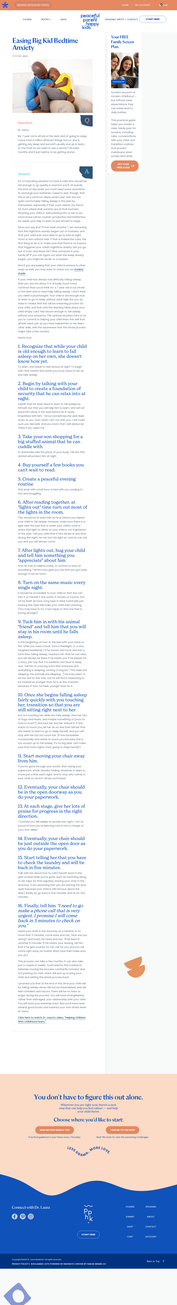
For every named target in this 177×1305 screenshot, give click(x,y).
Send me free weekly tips (55, 1130)
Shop (63, 19)
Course (27, 19)
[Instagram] (31, 1216)
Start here (88, 1234)
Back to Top (153, 1261)
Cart (164, 5)
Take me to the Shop (122, 1130)
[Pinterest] (23, 1216)
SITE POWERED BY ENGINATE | (60, 1264)
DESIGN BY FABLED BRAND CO (91, 1264)
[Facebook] (15, 1216)
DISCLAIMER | (37, 1264)
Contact (132, 19)
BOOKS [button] (45, 19)
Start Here (153, 19)
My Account (142, 5)
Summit (130, 1216)
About (151, 1216)
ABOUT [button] (120, 19)
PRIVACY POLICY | (21, 1264)
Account (150, 1236)
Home (125, 5)
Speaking (110, 19)
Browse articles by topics (33, 5)
